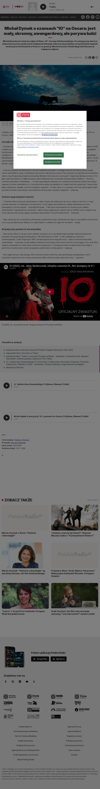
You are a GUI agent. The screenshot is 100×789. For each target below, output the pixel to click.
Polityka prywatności (49, 134)
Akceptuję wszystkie (52, 162)
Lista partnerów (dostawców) (28, 147)
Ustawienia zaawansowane (27, 155)
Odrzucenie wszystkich (53, 155)
